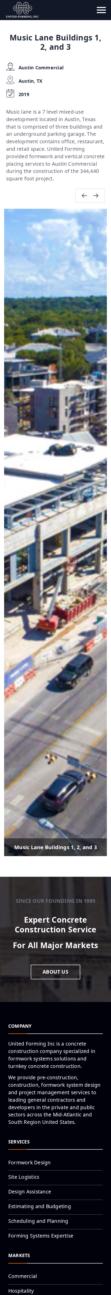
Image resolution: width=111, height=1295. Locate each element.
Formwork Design (29, 1162)
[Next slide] (95, 195)
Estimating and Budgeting (39, 1206)
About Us (55, 971)
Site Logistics (23, 1176)
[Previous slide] (84, 195)
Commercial (22, 1276)
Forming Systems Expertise (40, 1235)
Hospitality (21, 1290)
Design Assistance (29, 1191)
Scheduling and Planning (38, 1220)
